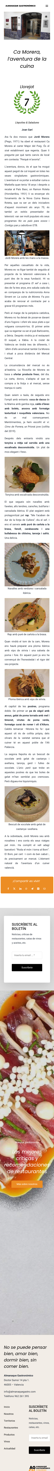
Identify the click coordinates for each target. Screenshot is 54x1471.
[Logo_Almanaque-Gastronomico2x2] (21, 6)
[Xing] (38, 889)
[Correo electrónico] (44, 889)
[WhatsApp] (26, 889)
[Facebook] (8, 889)
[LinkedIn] (20, 889)
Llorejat (27, 87)
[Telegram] (32, 889)
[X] (14, 889)
